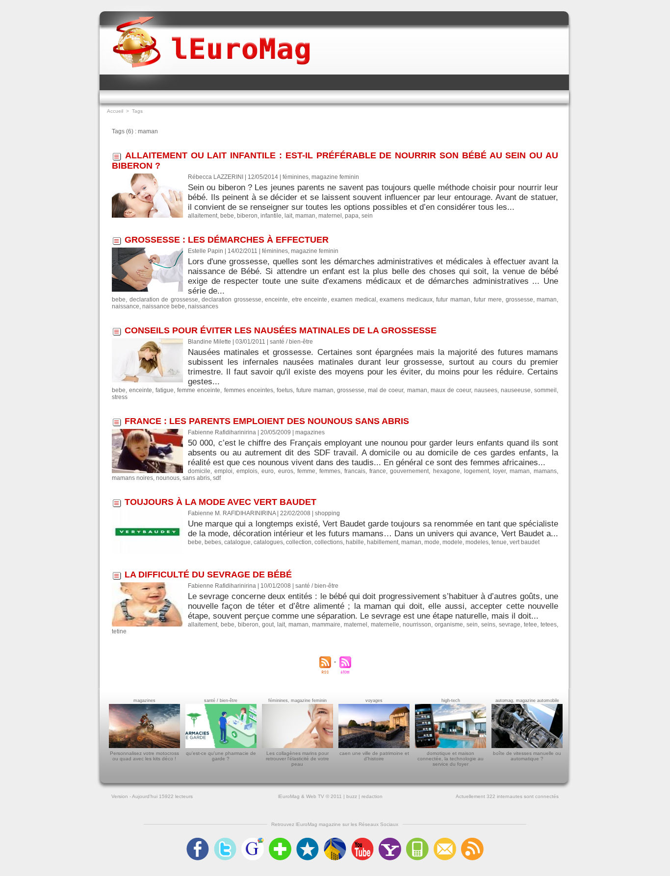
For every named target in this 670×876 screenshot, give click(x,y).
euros (285, 471)
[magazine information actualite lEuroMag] (211, 33)
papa (352, 215)
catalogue (237, 542)
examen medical (353, 299)
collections (328, 542)
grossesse (519, 299)
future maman (315, 390)
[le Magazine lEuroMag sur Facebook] (197, 841)
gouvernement (409, 471)
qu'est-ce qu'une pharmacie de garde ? (221, 756)
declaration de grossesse (163, 299)
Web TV (315, 796)
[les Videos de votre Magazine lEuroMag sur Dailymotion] (335, 841)
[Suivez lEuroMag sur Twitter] (225, 841)
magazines (144, 700)
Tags (137, 111)
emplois (247, 471)
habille (355, 542)
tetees (549, 624)
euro (267, 471)
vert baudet (525, 542)
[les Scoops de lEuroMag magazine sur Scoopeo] (307, 841)
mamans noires (132, 478)
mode (431, 542)
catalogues (268, 542)
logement (476, 471)
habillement (382, 542)
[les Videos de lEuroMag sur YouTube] (362, 841)
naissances (203, 306)
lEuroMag (289, 796)
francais (354, 471)
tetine (119, 631)
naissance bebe (163, 306)
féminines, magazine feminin (297, 700)
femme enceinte (198, 390)
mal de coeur (385, 390)
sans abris (196, 478)
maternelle (385, 624)
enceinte (276, 299)
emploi (223, 471)
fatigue (164, 390)
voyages (374, 700)
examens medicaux (406, 299)
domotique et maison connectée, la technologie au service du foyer (450, 759)
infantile (271, 215)
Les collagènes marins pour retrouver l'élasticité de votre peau (297, 759)
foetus (285, 390)
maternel (330, 215)
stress (120, 397)
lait (288, 215)
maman (305, 215)
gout (268, 624)
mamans (545, 471)
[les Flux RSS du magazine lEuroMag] (472, 841)
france (377, 471)
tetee (530, 624)
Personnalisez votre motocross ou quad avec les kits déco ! (144, 756)
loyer (499, 471)
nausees (485, 390)
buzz (351, 796)
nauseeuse (516, 390)
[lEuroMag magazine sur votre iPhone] (417, 841)
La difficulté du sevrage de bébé (208, 574)
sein (367, 215)
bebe (227, 215)
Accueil (115, 111)
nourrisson (417, 624)
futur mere (488, 299)
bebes (213, 542)
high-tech (450, 700)
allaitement (202, 215)
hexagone (446, 471)
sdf (217, 478)
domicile (199, 471)
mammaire (326, 624)
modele (452, 542)
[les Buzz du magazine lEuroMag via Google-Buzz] (252, 841)
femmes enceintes (248, 390)
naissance (125, 306)
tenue (499, 542)
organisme (449, 624)
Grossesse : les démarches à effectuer (227, 240)
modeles (477, 542)
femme (306, 471)
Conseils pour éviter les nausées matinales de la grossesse (281, 330)
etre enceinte (310, 299)
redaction (372, 796)
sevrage (509, 624)
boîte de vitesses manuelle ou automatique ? (527, 756)
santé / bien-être (220, 700)
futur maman (453, 299)
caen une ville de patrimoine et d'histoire (374, 756)
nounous (168, 478)
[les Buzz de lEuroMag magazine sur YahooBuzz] (390, 841)
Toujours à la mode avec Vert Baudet (220, 502)
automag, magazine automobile (527, 700)
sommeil (545, 390)
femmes (329, 471)
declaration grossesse (231, 299)
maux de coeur (451, 390)
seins (488, 624)
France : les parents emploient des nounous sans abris (267, 421)
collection (298, 542)
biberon (247, 215)
